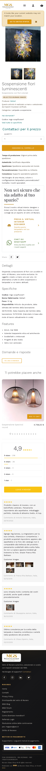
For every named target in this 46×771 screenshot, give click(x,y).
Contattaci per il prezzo (21, 129)
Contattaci (27, 672)
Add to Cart (34, 416)
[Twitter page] (29, 677)
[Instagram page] (12, 677)
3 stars (9, 468)
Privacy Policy (7, 696)
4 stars (9, 462)
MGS (3, 768)
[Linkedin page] (20, 677)
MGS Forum (7, 708)
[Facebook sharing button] (11, 257)
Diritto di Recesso (9, 730)
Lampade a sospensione (21, 110)
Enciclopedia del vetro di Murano (15, 700)
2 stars (8, 474)
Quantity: (8, 134)
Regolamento (7, 712)
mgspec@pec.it (12, 727)
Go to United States (19, 22)
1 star (8, 480)
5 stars (9, 455)
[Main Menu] (24, 5)
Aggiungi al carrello (23, 148)
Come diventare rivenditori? (13, 716)
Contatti (5, 693)
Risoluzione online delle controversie (17, 723)
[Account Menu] (33, 5)
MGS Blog (6, 704)
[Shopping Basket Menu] (41, 5)
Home (4, 689)
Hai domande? (8, 116)
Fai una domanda (11, 361)
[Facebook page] (4, 677)
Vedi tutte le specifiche (12, 123)
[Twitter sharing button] (17, 257)
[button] (10, 434)
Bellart (13, 101)
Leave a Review (23, 490)
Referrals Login (8, 719)
